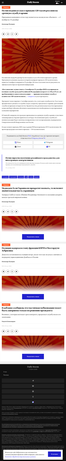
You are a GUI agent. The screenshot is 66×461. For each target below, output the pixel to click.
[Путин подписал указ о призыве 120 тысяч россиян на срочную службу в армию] (3, 34)
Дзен (40, 138)
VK (44, 138)
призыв (21, 177)
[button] (3, 3)
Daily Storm (33, 2)
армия (36, 177)
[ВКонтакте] (33, 391)
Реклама (6, 375)
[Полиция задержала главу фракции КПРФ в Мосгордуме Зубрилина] (3, 271)
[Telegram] (33, 380)
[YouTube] (33, 386)
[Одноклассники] (33, 397)
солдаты (5, 177)
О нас (5, 371)
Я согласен (54, 454)
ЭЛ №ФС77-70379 (37, 408)
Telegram (35, 138)
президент (13, 177)
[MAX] (33, 402)
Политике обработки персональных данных (20, 457)
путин (31, 177)
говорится (31, 96)
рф (26, 177)
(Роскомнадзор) (17, 408)
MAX (29, 136)
